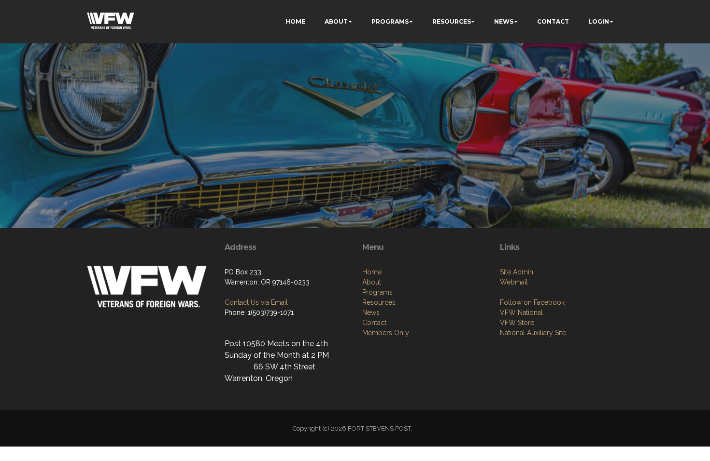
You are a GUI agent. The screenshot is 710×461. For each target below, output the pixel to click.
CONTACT (553, 21)
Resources (379, 302)
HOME (295, 21)
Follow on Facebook (532, 302)
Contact (374, 322)
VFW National (521, 312)
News (371, 312)
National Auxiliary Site (533, 333)
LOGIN (598, 21)
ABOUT (336, 21)
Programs (377, 292)
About (371, 282)
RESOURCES (451, 21)
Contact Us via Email (256, 302)
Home (372, 272)
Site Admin (516, 272)
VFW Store (517, 322)
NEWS (503, 21)
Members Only (385, 333)
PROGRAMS (390, 21)
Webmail (514, 282)
